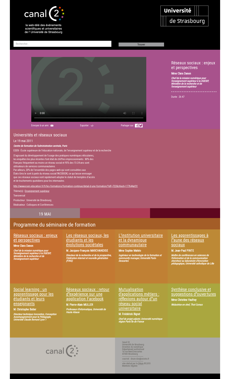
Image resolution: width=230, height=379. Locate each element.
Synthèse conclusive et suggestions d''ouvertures (193, 292)
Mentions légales (129, 366)
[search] (62, 44)
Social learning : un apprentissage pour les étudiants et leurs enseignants (33, 296)
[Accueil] (41, 20)
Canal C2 (126, 342)
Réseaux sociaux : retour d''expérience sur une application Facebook (87, 294)
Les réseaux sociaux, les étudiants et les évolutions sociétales (87, 240)
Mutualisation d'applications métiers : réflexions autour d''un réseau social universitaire (139, 299)
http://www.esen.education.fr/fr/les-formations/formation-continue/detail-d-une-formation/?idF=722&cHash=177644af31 (75, 186)
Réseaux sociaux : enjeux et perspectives (35, 238)
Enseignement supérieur (37, 191)
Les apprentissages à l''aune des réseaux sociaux (189, 240)
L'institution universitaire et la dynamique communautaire (141, 240)
